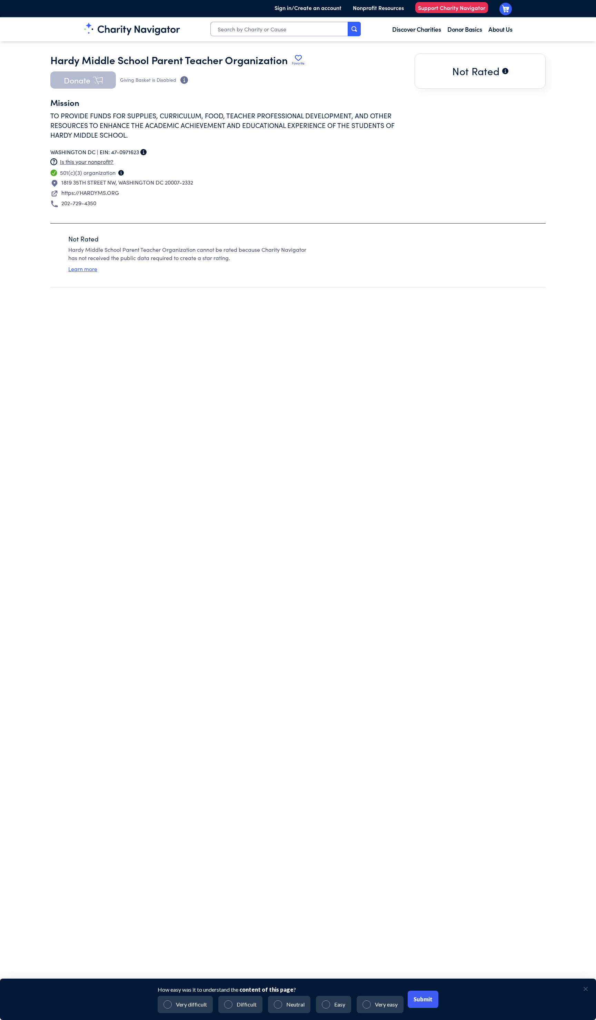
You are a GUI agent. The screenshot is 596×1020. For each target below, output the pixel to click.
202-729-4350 (78, 203)
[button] (83, 80)
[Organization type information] (121, 173)
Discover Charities (416, 29)
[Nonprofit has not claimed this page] (53, 161)
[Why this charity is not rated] (505, 71)
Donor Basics (464, 29)
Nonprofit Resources (378, 7)
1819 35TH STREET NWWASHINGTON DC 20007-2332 (127, 182)
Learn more (82, 269)
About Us (500, 29)
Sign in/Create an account (308, 7)
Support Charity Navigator (451, 7)
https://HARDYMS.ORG (90, 192)
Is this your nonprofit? (86, 161)
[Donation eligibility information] (184, 80)
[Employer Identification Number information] (143, 152)
